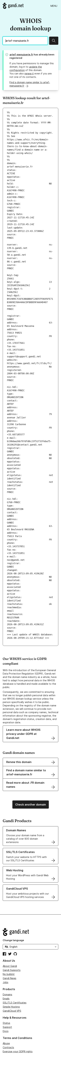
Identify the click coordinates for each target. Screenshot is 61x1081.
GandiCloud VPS (12, 1010)
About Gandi (10, 966)
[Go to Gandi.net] (13, 6)
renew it (29, 73)
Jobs (5, 982)
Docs (5, 1031)
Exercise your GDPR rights (18, 1051)
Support (7, 1027)
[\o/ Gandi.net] (30, 932)
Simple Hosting (11, 1006)
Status (6, 1023)
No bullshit (9, 974)
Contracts (8, 1047)
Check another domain (30, 804)
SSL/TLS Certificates (14, 1002)
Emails (6, 998)
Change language (13, 940)
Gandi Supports (12, 970)
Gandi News (9, 978)
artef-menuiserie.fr (21, 54)
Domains (7, 994)
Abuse (6, 1043)
